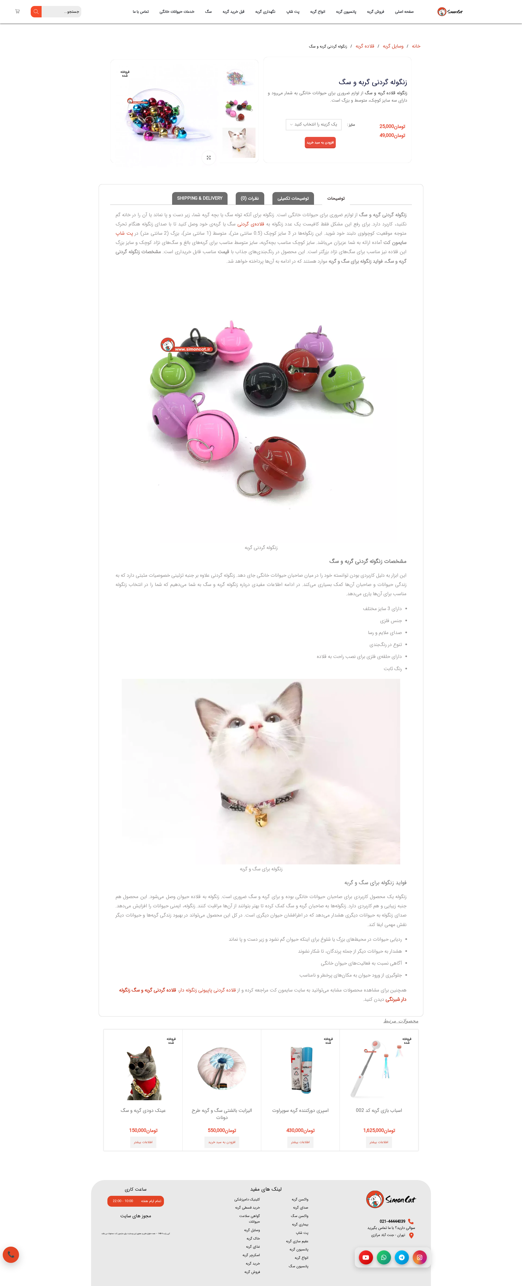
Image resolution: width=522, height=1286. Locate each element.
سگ (208, 12)
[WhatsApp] (384, 1258)
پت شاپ (292, 12)
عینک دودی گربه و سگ (143, 1110)
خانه (415, 46)
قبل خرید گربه (233, 12)
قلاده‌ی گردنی (250, 224)
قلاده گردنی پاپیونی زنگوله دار (207, 990)
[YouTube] (366, 1258)
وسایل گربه (392, 46)
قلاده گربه (364, 46)
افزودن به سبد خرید (320, 142)
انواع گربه (317, 12)
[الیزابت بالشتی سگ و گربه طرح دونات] (221, 1068)
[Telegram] (402, 1258)
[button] (221, 1142)
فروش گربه (375, 12)
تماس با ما (141, 12)
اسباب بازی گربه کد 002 (379, 1110)
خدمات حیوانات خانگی (177, 12)
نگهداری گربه (265, 12)
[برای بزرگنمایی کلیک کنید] (209, 157)
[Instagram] (420, 1258)
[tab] (336, 198)
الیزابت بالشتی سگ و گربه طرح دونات (222, 1114)
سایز (352, 125)
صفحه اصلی (404, 12)
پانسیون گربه (346, 12)
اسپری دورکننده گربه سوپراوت (300, 1110)
